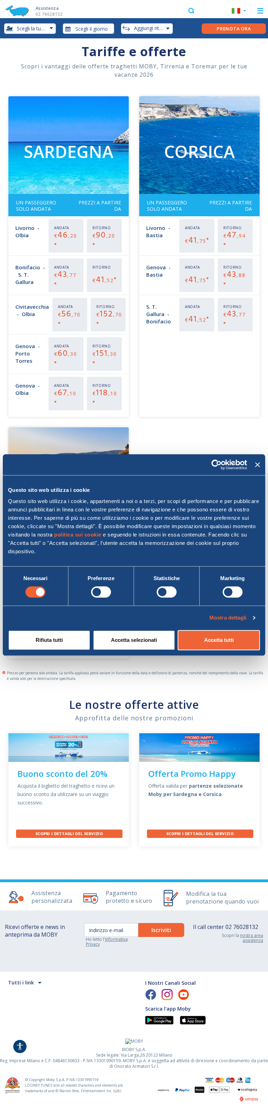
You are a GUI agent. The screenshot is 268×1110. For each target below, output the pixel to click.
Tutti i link (21, 982)
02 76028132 (241, 927)
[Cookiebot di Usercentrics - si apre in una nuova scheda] (216, 464)
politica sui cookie (78, 535)
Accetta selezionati (134, 640)
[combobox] (88, 28)
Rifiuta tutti (49, 640)
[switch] (101, 592)
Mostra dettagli (228, 618)
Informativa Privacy (107, 941)
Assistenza (49, 11)
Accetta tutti (219, 640)
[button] (239, 11)
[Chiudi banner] (257, 464)
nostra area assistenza (251, 937)
